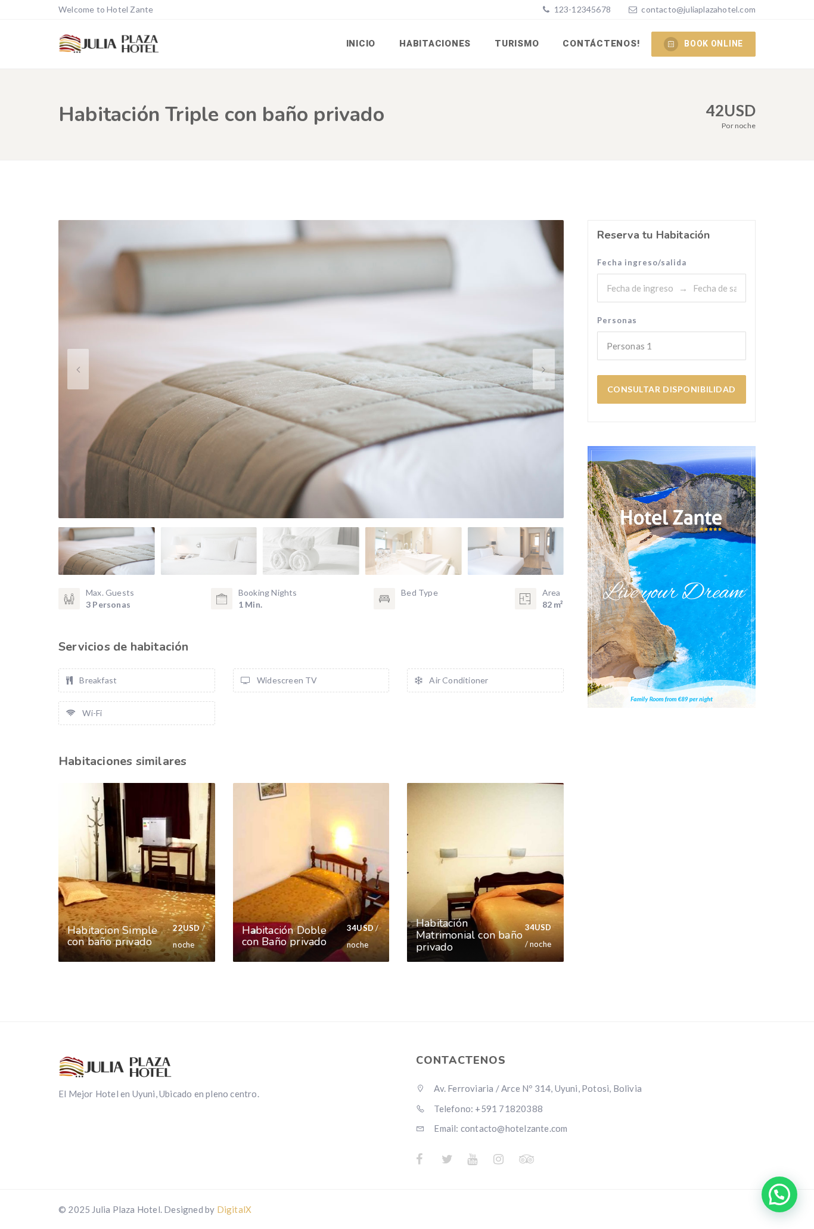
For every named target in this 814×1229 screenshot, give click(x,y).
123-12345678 (581, 9)
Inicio (361, 43)
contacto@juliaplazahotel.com (698, 9)
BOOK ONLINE (713, 43)
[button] (543, 369)
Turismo (517, 43)
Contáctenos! (601, 43)
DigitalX (234, 1209)
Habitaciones (435, 43)
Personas (617, 320)
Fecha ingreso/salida (641, 262)
